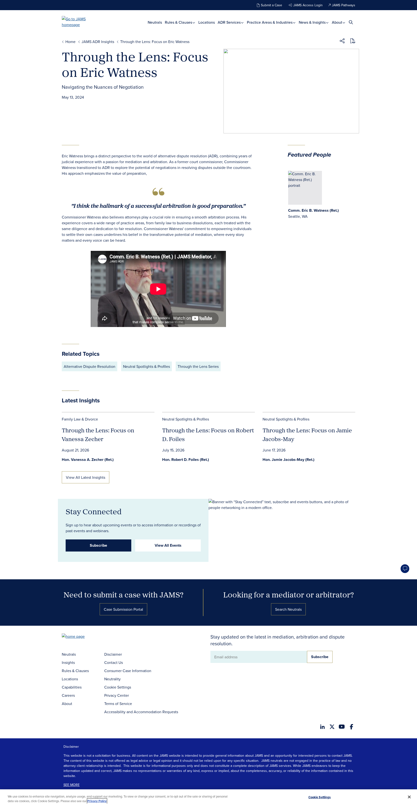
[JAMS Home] (81, 22)
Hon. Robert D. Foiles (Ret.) (185, 459)
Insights (68, 662)
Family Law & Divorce (80, 419)
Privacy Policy (97, 801)
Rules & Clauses (179, 22)
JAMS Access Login (308, 5)
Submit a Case (271, 5)
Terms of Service (118, 703)
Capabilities (72, 687)
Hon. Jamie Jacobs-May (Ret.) (288, 459)
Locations (206, 22)
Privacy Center (116, 695)
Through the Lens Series (198, 366)
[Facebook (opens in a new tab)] (351, 726)
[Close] (409, 797)
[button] (342, 41)
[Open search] (351, 22)
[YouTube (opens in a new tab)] (342, 727)
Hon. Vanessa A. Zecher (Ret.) (88, 459)
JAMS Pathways (343, 5)
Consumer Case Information (127, 670)
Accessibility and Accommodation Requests (141, 711)
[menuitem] (155, 22)
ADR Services (230, 22)
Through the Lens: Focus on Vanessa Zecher (98, 434)
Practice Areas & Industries (270, 22)
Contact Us (113, 662)
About (337, 22)
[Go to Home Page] (80, 636)
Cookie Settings (117, 687)
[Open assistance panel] (405, 568)
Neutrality (112, 679)
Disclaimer (113, 654)
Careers (68, 695)
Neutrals (155, 22)
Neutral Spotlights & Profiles (146, 366)
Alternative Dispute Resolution (89, 366)
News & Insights (313, 22)
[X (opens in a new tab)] (332, 727)
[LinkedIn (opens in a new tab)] (322, 727)
